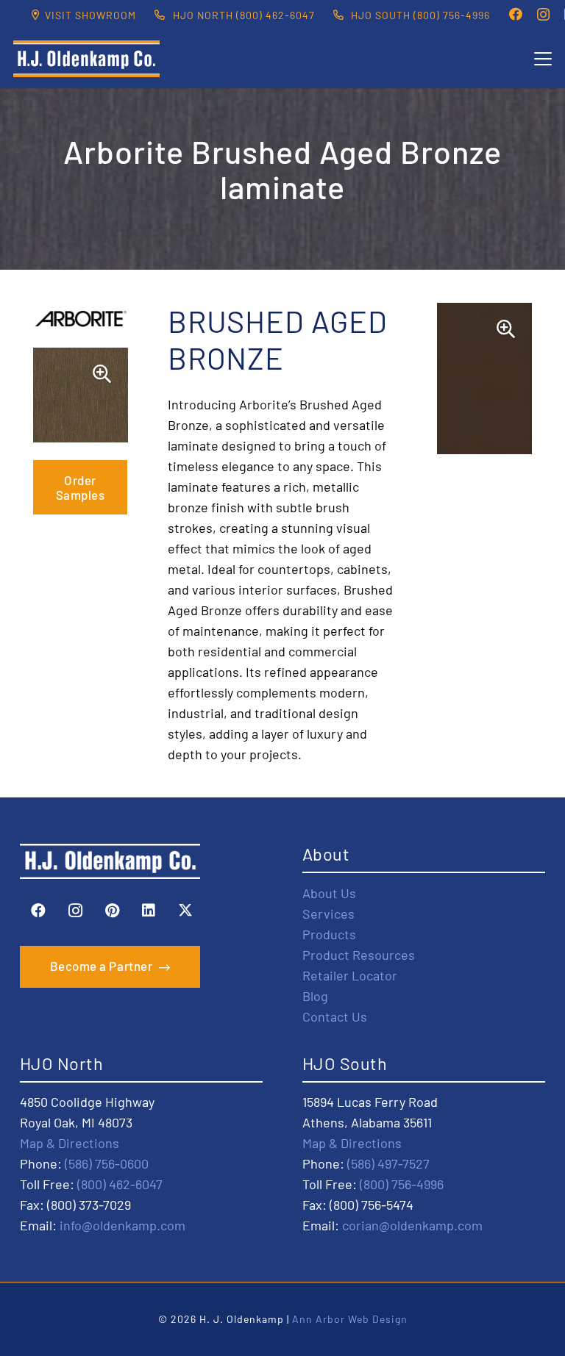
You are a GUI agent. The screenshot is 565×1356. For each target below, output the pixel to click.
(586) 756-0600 (107, 1163)
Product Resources (358, 955)
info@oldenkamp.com (122, 1225)
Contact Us (334, 1016)
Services (328, 913)
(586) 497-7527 (388, 1163)
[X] (185, 910)
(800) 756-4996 (402, 1184)
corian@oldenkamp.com (412, 1225)
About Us (329, 893)
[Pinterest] (111, 910)
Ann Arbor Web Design (350, 1319)
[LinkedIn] (148, 910)
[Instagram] (543, 14)
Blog (315, 996)
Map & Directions (69, 1143)
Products (329, 934)
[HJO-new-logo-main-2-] (86, 58)
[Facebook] (515, 14)
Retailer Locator (349, 975)
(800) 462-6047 (120, 1184)
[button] (543, 59)
